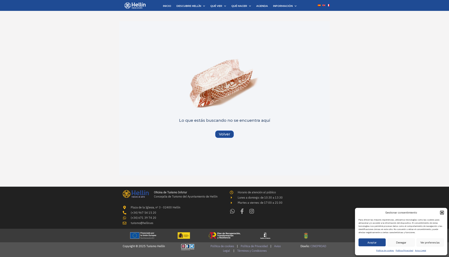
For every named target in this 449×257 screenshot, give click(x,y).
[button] (442, 212)
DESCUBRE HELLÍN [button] (188, 6)
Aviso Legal (420, 250)
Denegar (401, 242)
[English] (323, 5)
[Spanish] (319, 5)
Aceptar (372, 242)
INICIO (167, 6)
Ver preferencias (430, 242)
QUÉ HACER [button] (239, 6)
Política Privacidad (404, 250)
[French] (328, 5)
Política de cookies (385, 250)
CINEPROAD (318, 246)
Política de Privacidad (254, 246)
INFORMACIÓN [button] (283, 6)
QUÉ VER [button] (216, 6)
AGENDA (262, 6)
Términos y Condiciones (252, 250)
